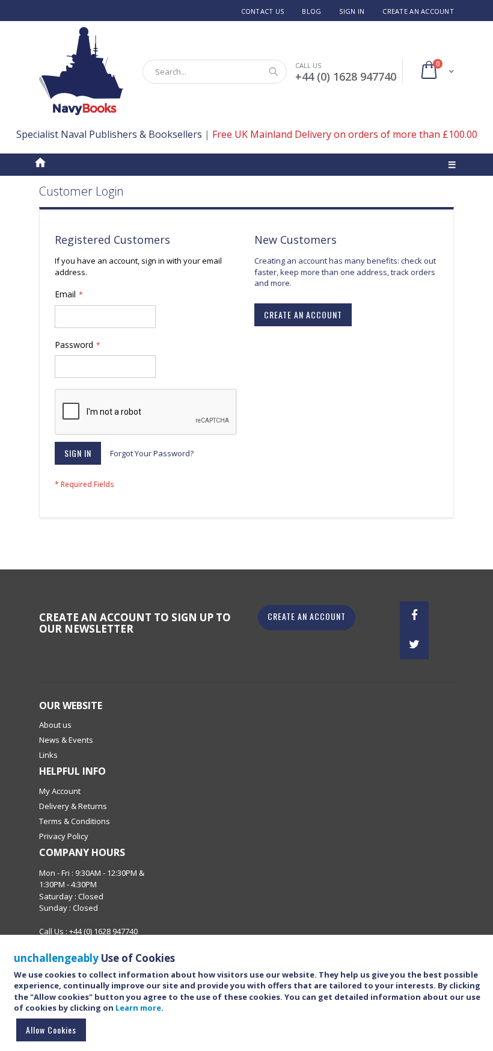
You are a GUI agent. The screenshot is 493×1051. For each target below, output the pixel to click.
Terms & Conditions (74, 821)
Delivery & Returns (73, 806)
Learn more (138, 1007)
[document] (248, 998)
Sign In (351, 11)
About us (55, 724)
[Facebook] (414, 615)
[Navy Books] (81, 71)
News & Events (66, 739)
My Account (60, 791)
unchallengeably (56, 958)
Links (48, 754)
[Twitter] (414, 644)
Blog (311, 11)
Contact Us (262, 11)
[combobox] (214, 72)
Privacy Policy (63, 836)
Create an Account (418, 11)
